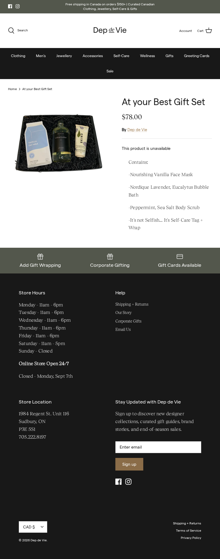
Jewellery (64, 56)
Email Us (123, 329)
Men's (41, 56)
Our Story (123, 312)
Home (12, 89)
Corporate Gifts (128, 321)
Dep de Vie (137, 129)
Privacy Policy (191, 537)
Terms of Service (188, 530)
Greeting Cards (196, 56)
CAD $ (29, 527)
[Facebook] (10, 6)
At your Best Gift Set (37, 89)
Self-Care (121, 56)
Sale (110, 71)
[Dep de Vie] (110, 31)
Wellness (147, 56)
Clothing (18, 56)
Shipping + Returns (131, 304)
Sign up (129, 464)
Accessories (93, 56)
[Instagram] (18, 6)
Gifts (169, 56)
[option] (59, 147)
